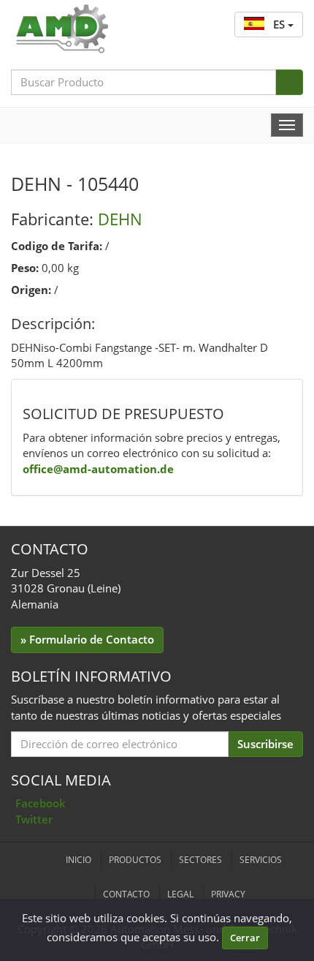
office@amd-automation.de (98, 468)
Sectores (200, 859)
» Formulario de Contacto (87, 639)
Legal (180, 894)
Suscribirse (265, 743)
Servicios (261, 859)
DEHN (120, 219)
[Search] (289, 82)
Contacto (126, 894)
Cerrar (245, 937)
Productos (135, 859)
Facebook (40, 803)
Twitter (34, 819)
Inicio (78, 859)
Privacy (228, 894)
